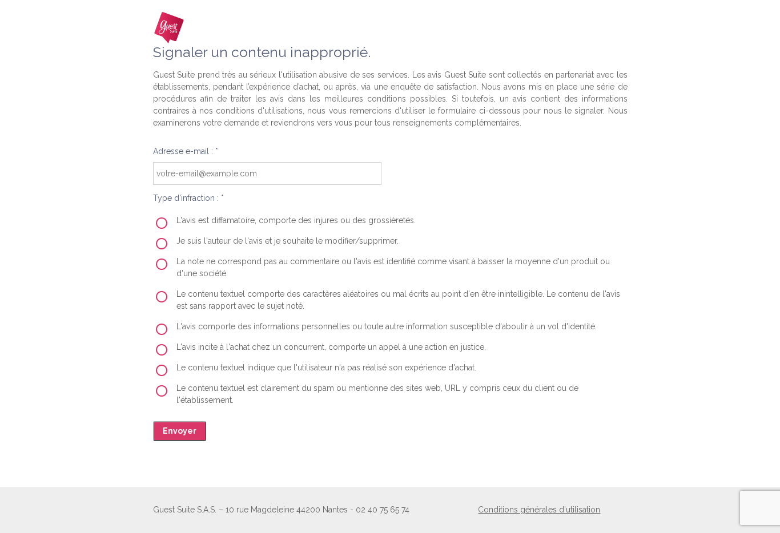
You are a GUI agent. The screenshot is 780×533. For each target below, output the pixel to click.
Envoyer (179, 430)
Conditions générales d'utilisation (539, 509)
